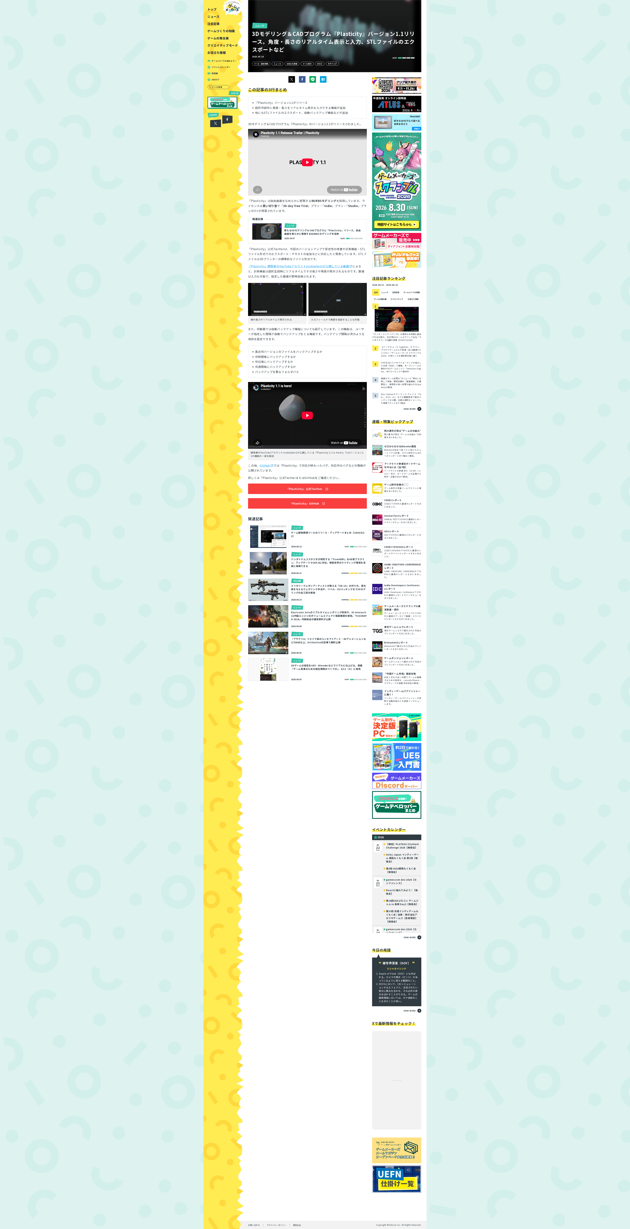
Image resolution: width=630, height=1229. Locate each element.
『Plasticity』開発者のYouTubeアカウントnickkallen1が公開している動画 (298, 266)
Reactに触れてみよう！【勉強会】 (402, 891)
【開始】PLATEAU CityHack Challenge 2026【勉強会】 (402, 845)
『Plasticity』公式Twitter (304, 489)
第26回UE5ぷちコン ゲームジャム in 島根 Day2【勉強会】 (402, 902)
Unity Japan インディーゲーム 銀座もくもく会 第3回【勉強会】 (402, 858)
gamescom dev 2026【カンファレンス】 (401, 881)
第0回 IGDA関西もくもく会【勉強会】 (401, 870)
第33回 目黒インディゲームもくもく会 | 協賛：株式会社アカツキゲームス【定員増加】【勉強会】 (402, 916)
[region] (223, 614)
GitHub (265, 465)
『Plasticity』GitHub (304, 503)
